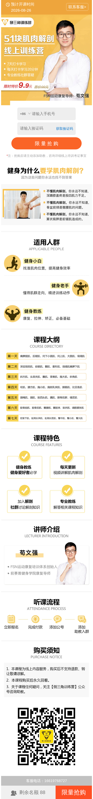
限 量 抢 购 (46, 143)
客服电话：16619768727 (46, 781)
